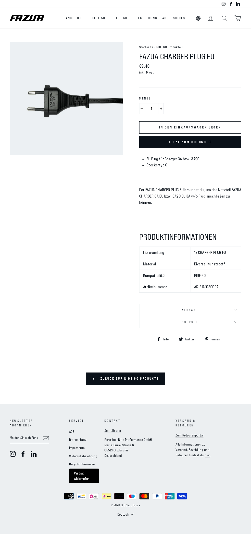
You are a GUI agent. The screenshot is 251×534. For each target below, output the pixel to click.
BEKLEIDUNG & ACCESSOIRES (160, 18)
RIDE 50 (99, 18)
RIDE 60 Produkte (168, 47)
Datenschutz (78, 439)
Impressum (77, 448)
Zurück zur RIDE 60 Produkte (129, 378)
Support (190, 321)
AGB (72, 431)
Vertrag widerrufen (82, 476)
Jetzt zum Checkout (190, 142)
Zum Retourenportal (189, 435)
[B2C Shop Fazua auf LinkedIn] (34, 454)
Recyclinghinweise (82, 464)
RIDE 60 (120, 18)
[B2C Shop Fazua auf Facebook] (23, 454)
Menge (145, 98)
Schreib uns (112, 430)
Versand (190, 309)
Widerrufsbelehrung (83, 456)
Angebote (75, 18)
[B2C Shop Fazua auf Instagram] (13, 454)
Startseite (146, 47)
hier (207, 455)
